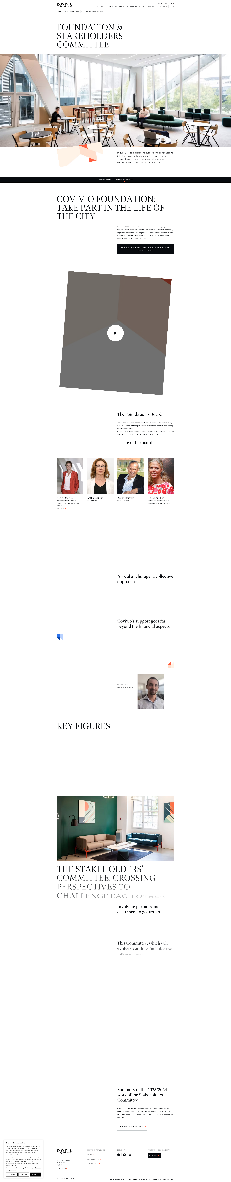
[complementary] (23, 1159)
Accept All (35, 1174)
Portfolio (118, 6)
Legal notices (115, 1179)
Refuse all (24, 1174)
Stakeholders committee (124, 179)
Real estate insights (149, 6)
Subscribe (154, 1155)
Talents (162, 6)
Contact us (61, 1168)
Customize (11, 1174)
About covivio (74, 11)
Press (166, 3)
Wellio (89, 1155)
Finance (108, 6)
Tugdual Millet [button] (125, 561)
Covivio (59, 11)
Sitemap (124, 1179)
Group (99, 6)
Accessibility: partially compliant (162, 1179)
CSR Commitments (133, 6)
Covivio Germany (93, 1159)
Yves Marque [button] (94, 563)
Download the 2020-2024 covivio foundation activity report (145, 249)
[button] (115, 333)
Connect (75, 555)
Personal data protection (138, 1179)
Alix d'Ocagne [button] (65, 498)
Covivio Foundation (104, 179)
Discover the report (131, 1127)
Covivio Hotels (92, 1163)
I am (171, 6)
